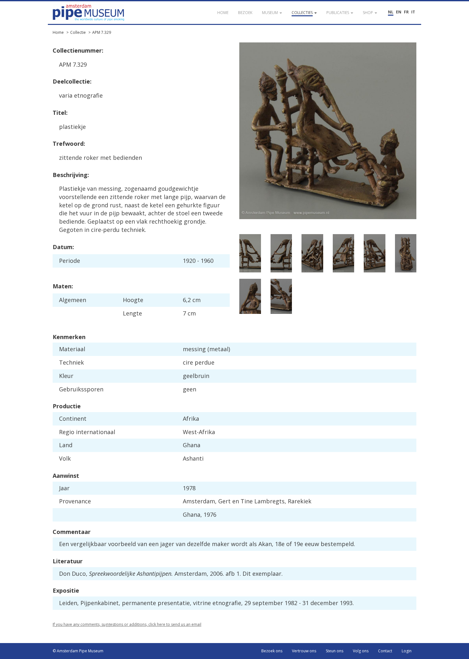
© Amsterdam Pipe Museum (78, 651)
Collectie (78, 32)
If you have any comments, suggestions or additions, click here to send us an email (127, 624)
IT (413, 12)
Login (407, 651)
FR (406, 12)
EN (398, 12)
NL (390, 12)
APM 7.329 (101, 32)
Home (58, 32)
